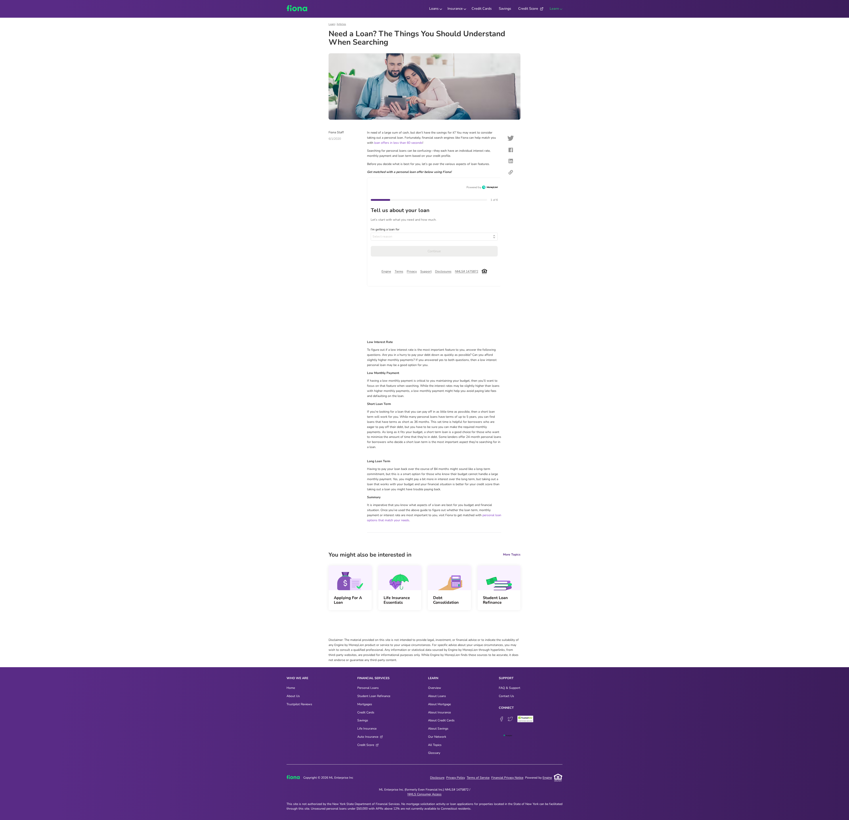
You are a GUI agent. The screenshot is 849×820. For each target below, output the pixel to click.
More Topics (511, 554)
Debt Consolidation (446, 600)
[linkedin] (511, 162)
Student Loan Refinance (495, 600)
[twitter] (510, 139)
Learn (332, 24)
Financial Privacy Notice (507, 778)
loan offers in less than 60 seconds (398, 143)
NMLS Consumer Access (424, 794)
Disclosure (437, 778)
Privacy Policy (455, 778)
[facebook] (511, 151)
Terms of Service (478, 778)
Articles (341, 24)
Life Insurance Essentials (397, 600)
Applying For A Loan (348, 600)
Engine (547, 778)
